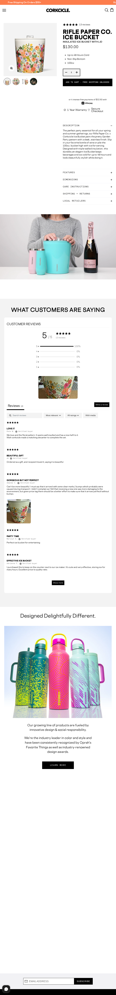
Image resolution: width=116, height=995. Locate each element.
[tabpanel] (58, 500)
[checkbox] (90, 415)
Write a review (101, 405)
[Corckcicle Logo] (58, 10)
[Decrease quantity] (66, 72)
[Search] (106, 9)
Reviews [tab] (15, 406)
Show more (58, 583)
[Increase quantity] (77, 72)
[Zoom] (11, 68)
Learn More (58, 765)
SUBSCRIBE (83, 981)
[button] (58, 346)
